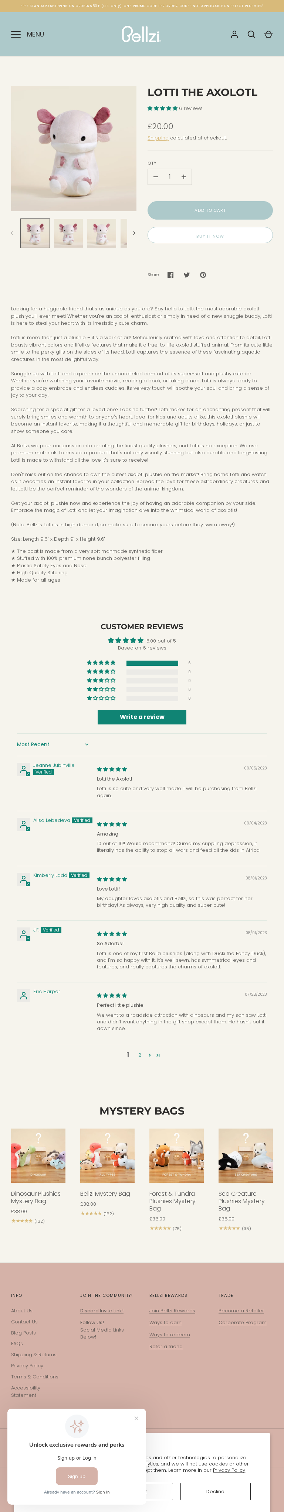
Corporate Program (243, 1322)
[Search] (251, 34)
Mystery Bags (142, 1111)
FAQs (17, 1343)
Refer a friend (166, 1346)
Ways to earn (165, 1322)
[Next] (135, 233)
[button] (163, 108)
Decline (215, 1491)
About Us (22, 1310)
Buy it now (210, 236)
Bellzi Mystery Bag (105, 1193)
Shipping (158, 137)
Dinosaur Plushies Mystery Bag (36, 1197)
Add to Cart (210, 210)
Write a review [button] (142, 717)
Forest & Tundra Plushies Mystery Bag (172, 1201)
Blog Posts (23, 1332)
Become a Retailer (241, 1310)
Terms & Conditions (34, 1376)
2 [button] (139, 1054)
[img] (112, 769)
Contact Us (24, 1321)
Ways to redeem (169, 1334)
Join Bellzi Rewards (172, 1310)
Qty (152, 163)
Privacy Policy (229, 1470)
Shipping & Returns (34, 1354)
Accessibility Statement (25, 1391)
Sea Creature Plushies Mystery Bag (242, 1201)
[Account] (234, 34)
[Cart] (268, 34)
